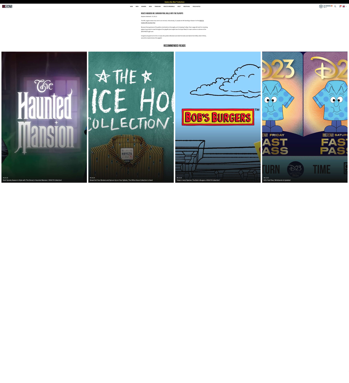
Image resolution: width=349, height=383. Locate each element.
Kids (150, 6)
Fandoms (158, 6)
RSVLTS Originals (169, 6)
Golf (179, 6)
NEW (131, 6)
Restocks (186, 6)
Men (137, 6)
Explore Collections (174, 2)
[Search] (335, 6)
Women (143, 6)
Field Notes (196, 6)
